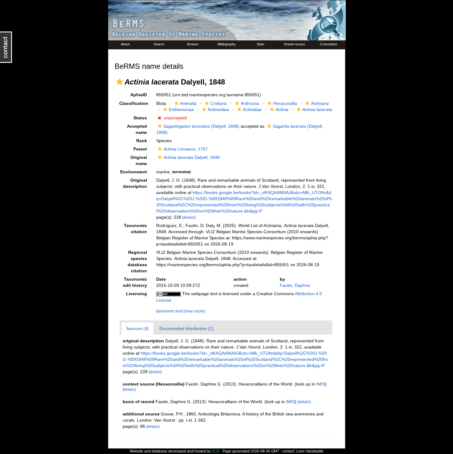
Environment (133, 171)
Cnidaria (218, 103)
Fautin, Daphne (295, 285)
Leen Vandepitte (310, 451)
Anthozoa (250, 103)
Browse (192, 44)
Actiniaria (320, 103)
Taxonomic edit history (135, 282)
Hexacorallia (285, 103)
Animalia (188, 103)
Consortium (328, 44)
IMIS (320, 384)
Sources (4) (137, 328)
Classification (133, 103)
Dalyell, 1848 (191, 157)
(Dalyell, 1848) (201, 126)
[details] (188, 217)
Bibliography (227, 44)
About (125, 44)
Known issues (294, 44)
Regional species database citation (137, 261)
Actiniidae (252, 109)
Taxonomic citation (135, 228)
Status (140, 117)
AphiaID (138, 94)
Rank (141, 140)
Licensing (136, 293)
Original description (135, 183)
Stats (260, 44)
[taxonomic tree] (170, 311)
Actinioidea (218, 109)
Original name (138, 160)
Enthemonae (181, 109)
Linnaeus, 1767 (185, 149)
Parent (140, 149)
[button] (119, 81)
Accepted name (137, 129)
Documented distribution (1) (186, 328)
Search (158, 44)
